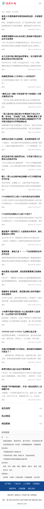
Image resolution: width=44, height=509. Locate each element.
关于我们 (7, 484)
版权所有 (12, 488)
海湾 (4, 466)
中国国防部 (37, 444)
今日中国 (37, 477)
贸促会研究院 (30, 455)
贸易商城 (34, 495)
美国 (18, 466)
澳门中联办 (26, 441)
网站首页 (11, 495)
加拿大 (30, 466)
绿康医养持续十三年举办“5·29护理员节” (19, 76)
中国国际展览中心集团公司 (12, 452)
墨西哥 (24, 466)
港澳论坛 (18, 495)
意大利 (5, 470)
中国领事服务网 (26, 444)
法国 (39, 466)
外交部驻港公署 (37, 441)
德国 (13, 466)
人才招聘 (26, 484)
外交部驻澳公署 (8, 444)
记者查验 (22, 488)
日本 (9, 466)
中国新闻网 (28, 477)
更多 (40, 408)
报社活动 (31, 488)
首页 (3, 12)
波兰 (10, 470)
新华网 (5, 477)
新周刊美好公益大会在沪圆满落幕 (16, 369)
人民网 (11, 477)
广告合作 (17, 484)
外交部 (17, 444)
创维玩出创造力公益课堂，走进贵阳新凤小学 (21, 139)
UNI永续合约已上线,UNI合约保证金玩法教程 (21, 196)
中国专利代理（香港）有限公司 (13, 455)
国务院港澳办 (7, 441)
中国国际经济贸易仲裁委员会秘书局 (15, 459)
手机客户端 (25, 495)
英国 (35, 466)
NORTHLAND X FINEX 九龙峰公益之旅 (19, 332)
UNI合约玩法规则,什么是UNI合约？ (17, 214)
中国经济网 (19, 477)
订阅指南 (36, 484)
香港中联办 (17, 441)
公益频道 (8, 12)
